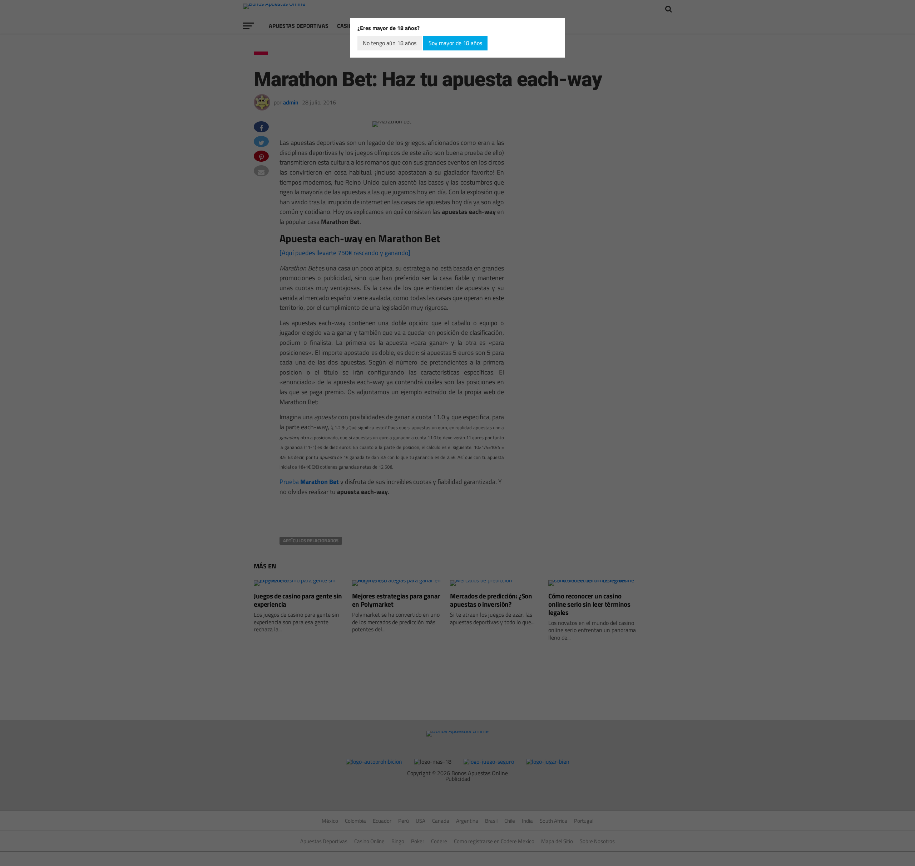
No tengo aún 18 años (389, 43)
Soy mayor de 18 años (455, 43)
